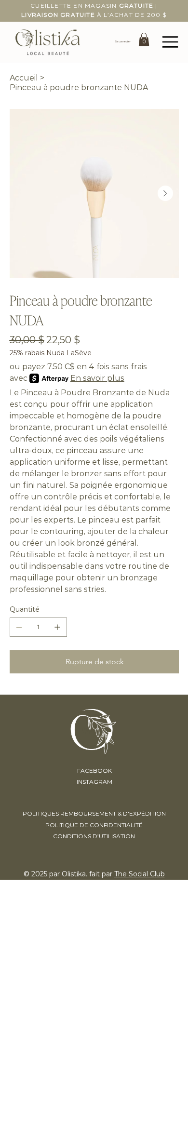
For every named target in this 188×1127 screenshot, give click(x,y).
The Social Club (139, 874)
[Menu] (171, 42)
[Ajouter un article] (57, 627)
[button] (143, 39)
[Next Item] (165, 193)
